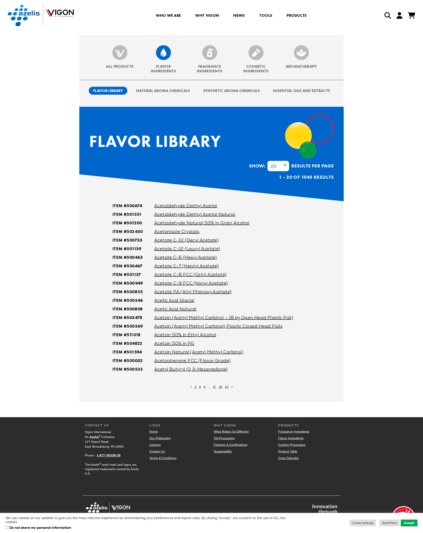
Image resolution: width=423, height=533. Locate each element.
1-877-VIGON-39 (109, 455)
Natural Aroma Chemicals (163, 90)
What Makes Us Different (231, 431)
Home (153, 431)
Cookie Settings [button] (362, 523)
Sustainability (223, 451)
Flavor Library (108, 90)
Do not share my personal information (40, 528)
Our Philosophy (160, 438)
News (239, 15)
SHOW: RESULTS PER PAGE (291, 166)
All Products (120, 66)
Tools (266, 15)
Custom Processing (291, 445)
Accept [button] (409, 523)
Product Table (287, 451)
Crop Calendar (288, 458)
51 (214, 387)
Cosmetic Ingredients (256, 68)
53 (226, 387)
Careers (155, 445)
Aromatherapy (301, 66)
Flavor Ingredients (163, 68)
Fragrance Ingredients (209, 68)
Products (297, 15)
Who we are (168, 15)
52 (220, 387)
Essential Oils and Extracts (301, 90)
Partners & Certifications (230, 445)
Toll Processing (224, 438)
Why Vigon (207, 15)
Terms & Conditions (162, 458)
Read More (389, 523)
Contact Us (157, 451)
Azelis (94, 437)
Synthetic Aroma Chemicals (231, 90)
